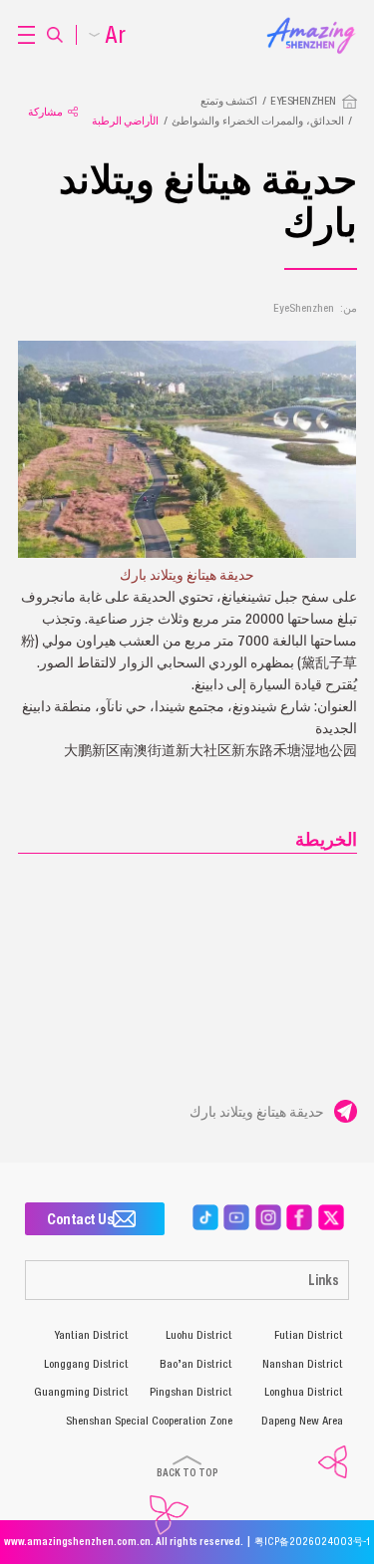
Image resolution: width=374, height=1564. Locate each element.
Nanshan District (302, 1364)
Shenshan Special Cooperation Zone (149, 1421)
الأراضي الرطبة (126, 121)
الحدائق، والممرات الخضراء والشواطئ (258, 121)
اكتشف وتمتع (229, 101)
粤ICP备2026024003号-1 (312, 1541)
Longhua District (303, 1392)
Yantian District (91, 1335)
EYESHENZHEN (303, 101)
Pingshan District (191, 1392)
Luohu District (199, 1335)
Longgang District (86, 1364)
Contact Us (80, 1218)
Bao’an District (196, 1364)
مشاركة (45, 112)
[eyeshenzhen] (303, 23)
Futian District (308, 1335)
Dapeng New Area (302, 1421)
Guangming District (81, 1392)
